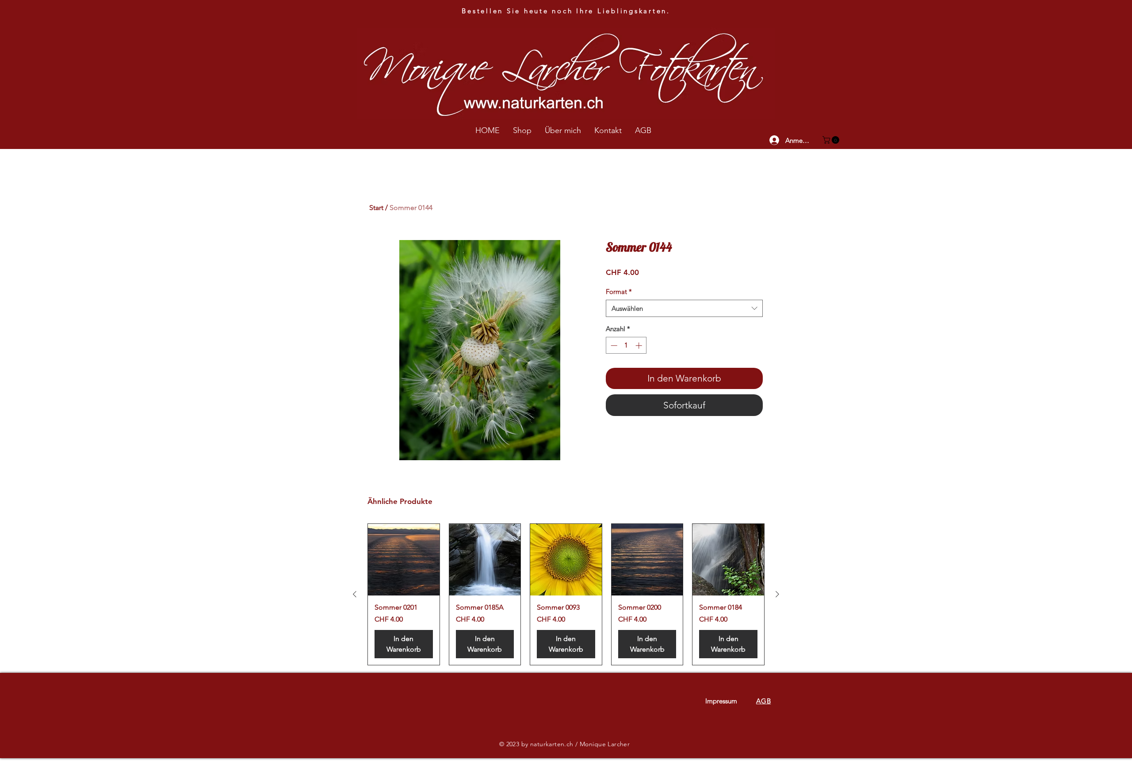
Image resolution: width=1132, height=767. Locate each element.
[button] (831, 140)
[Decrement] (613, 345)
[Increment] (640, 345)
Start (376, 207)
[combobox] (684, 308)
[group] (566, 594)
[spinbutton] (626, 345)
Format (619, 291)
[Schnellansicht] (404, 559)
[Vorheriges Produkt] (354, 594)
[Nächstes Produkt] (777, 594)
